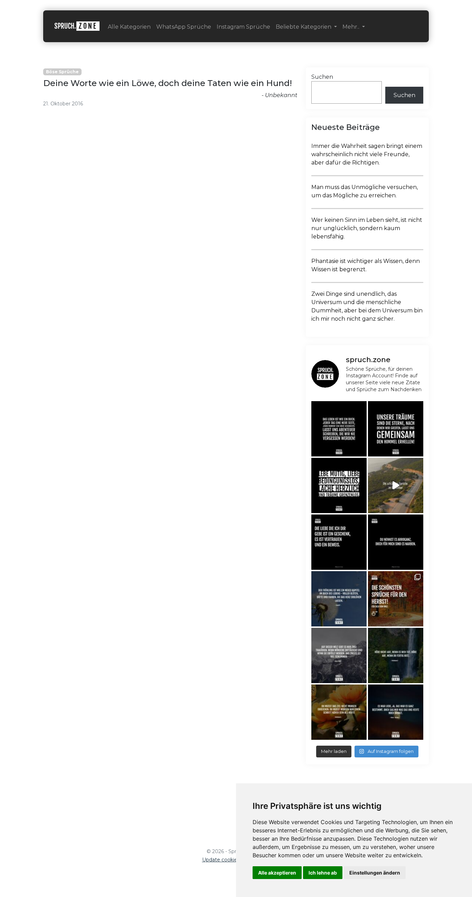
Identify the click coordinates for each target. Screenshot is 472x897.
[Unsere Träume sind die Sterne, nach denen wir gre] (395, 428)
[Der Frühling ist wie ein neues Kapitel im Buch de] (339, 598)
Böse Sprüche (62, 71)
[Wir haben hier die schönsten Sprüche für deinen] (395, 598)
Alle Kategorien (129, 26)
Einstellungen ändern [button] (374, 873)
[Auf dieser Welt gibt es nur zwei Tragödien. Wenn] (339, 655)
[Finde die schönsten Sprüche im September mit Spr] (395, 485)
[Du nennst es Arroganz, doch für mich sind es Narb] (395, 542)
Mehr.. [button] (351, 26)
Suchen (322, 77)
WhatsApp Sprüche (183, 26)
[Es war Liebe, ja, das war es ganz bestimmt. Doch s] (395, 712)
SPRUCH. (75, 26)
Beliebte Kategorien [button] (304, 26)
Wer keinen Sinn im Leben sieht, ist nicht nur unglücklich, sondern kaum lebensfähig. (366, 228)
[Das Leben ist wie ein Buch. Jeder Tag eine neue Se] (339, 428)
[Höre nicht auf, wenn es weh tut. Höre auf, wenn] (395, 655)
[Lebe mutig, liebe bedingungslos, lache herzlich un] (339, 485)
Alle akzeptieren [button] (277, 873)
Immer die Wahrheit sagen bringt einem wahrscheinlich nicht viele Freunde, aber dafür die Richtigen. (366, 154)
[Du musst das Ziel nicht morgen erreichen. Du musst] (339, 712)
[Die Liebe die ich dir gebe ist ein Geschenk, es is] (339, 542)
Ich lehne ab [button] (323, 873)
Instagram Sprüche (243, 26)
